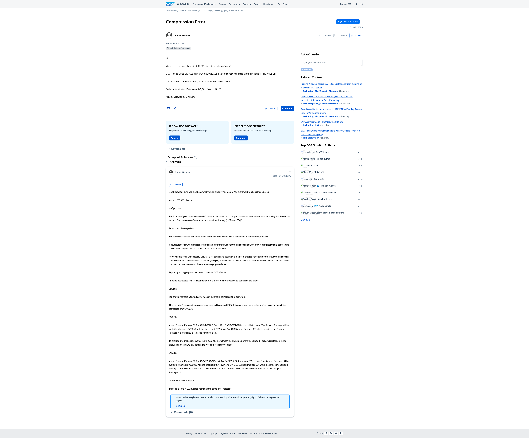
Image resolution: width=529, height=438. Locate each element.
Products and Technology (204, 4)
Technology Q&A (220, 11)
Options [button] (361, 22)
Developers (234, 4)
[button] (351, 35)
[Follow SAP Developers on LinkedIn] (341, 433)
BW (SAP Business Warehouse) (178, 48)
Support (253, 433)
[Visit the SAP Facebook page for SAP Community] (326, 433)
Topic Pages (283, 4)
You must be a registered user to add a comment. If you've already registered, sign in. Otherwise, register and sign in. (228, 399)
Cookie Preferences (268, 433)
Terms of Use (200, 433)
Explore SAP (345, 4)
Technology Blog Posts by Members (320, 91)
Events (257, 4)
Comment (287, 108)
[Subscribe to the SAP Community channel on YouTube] (336, 433)
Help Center (268, 4)
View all (304, 220)
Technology (207, 11)
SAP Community (172, 11)
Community (183, 4)
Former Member (182, 35)
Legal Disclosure (227, 433)
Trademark (242, 433)
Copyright (213, 433)
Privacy (189, 433)
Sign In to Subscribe (348, 21)
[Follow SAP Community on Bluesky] (331, 433)
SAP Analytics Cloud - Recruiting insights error (322, 122)
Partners (247, 4)
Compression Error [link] (236, 11)
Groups (222, 4)
